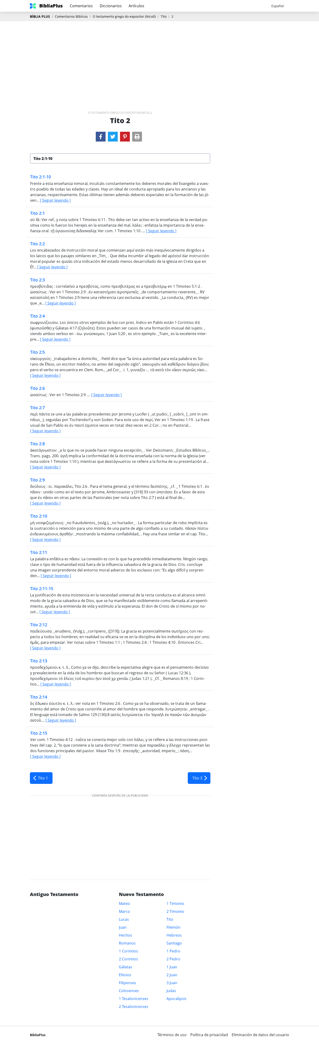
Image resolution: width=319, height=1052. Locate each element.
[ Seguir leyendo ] (55, 200)
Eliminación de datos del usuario (260, 1034)
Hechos (125, 935)
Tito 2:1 (37, 213)
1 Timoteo (175, 903)
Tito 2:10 (38, 516)
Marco (124, 911)
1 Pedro (173, 951)
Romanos (127, 943)
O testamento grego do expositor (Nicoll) (124, 16)
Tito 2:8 (37, 443)
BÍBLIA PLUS (40, 16)
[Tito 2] (101, 137)
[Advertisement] (159, 58)
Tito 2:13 (38, 661)
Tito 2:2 (37, 243)
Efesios (125, 974)
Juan (123, 927)
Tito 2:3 (37, 280)
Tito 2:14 (38, 697)
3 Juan (172, 982)
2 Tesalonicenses (133, 1006)
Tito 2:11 (38, 552)
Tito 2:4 (37, 316)
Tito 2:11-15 (41, 588)
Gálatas (125, 966)
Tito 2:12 (38, 624)
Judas (171, 990)
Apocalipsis (176, 998)
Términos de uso (172, 1034)
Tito (164, 16)
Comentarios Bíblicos (71, 16)
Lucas (124, 919)
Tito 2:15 (38, 733)
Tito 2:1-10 (40, 177)
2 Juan (172, 974)
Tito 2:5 (37, 352)
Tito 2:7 (37, 407)
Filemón (174, 927)
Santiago (174, 943)
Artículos (136, 5)
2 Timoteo (175, 911)
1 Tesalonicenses (133, 998)
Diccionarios (111, 5)
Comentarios (81, 5)
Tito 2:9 (37, 480)
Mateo (124, 903)
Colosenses (129, 990)
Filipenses (127, 982)
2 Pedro (173, 959)
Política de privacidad (209, 1034)
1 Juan (172, 966)
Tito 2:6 (37, 388)
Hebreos (174, 935)
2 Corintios (128, 959)
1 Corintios (128, 951)
